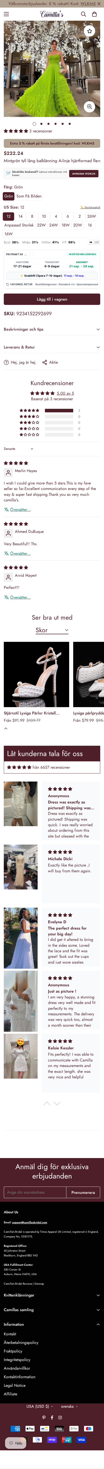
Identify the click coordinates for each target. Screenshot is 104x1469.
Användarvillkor (17, 1368)
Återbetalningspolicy (21, 1342)
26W (91, 216)
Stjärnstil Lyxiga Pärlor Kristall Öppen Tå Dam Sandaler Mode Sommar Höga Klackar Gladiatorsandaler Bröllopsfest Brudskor (31, 713)
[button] (94, 14)
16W (9, 234)
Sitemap (39, 1284)
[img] (16, 463)
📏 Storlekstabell (90, 207)
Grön (8, 196)
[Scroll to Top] (95, 1442)
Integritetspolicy (17, 1360)
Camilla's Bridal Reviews (18, 1284)
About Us (11, 1212)
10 (44, 216)
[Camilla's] (52, 14)
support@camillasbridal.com (29, 1222)
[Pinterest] (44, 1418)
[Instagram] (60, 1418)
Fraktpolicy (13, 1351)
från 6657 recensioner (51, 767)
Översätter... (20, 509)
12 (9, 216)
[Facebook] (52, 1418)
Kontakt (10, 1334)
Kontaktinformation (19, 1377)
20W (77, 225)
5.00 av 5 (65, 393)
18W (66, 225)
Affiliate (10, 1394)
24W (53, 225)
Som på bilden (28, 196)
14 (20, 216)
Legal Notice (14, 1385)
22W (41, 225)
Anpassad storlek (83, 173)
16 (90, 225)
